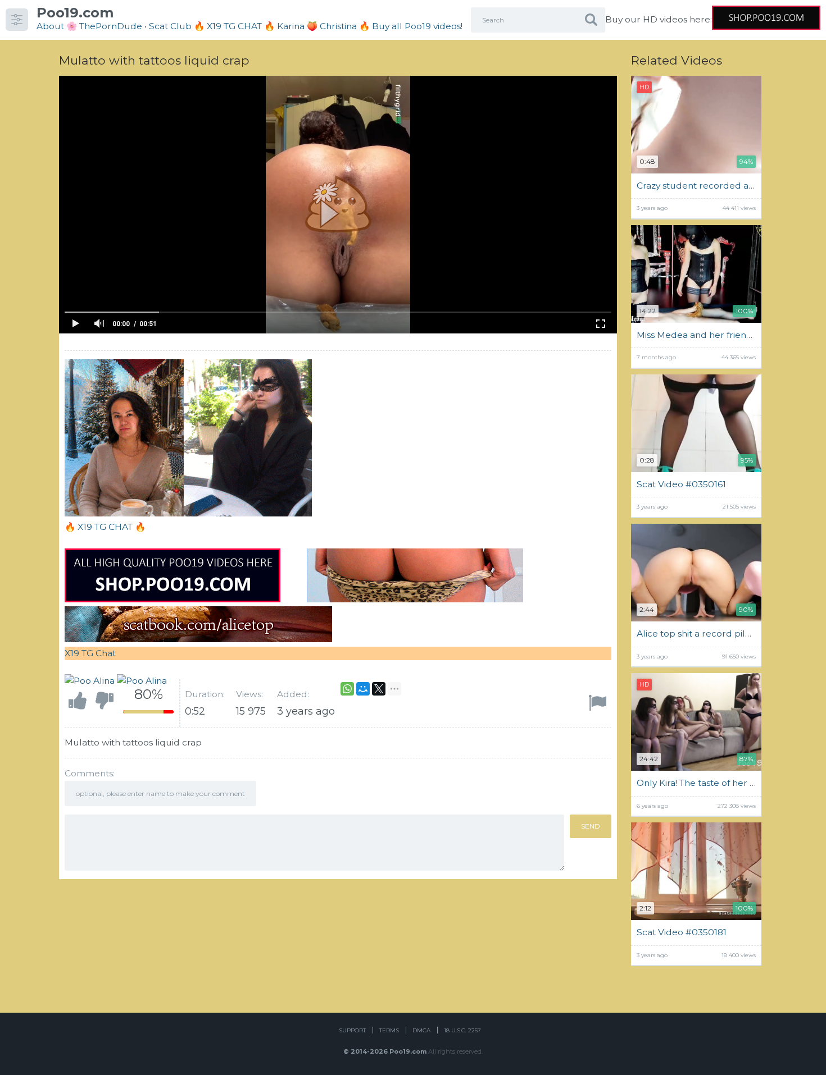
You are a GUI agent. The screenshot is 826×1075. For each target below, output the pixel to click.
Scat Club (170, 26)
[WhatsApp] (347, 689)
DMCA (421, 1030)
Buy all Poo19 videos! (417, 26)
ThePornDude (110, 26)
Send (590, 826)
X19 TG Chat (90, 653)
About (50, 26)
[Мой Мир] (363, 689)
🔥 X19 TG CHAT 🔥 (235, 26)
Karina (291, 26)
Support (352, 1030)
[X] (378, 689)
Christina (338, 26)
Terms (389, 1030)
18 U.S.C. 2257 (462, 1030)
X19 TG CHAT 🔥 (112, 527)
